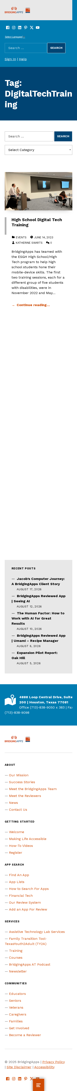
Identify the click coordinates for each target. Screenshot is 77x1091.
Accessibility (44, 1067)
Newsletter (18, 971)
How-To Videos (21, 846)
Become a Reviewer (25, 1035)
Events (21, 237)
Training (15, 951)
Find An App (19, 875)
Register (15, 853)
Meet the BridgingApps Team (33, 789)
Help (23, 59)
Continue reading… (33, 305)
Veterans (16, 1007)
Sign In (10, 59)
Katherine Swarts (29, 242)
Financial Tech (21, 896)
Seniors (15, 1001)
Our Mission (18, 775)
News (13, 803)
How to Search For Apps (29, 889)
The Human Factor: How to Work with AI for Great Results (38, 618)
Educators (17, 994)
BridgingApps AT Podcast (29, 964)
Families (16, 1021)
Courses (15, 957)
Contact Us (18, 809)
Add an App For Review (28, 909)
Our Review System (25, 902)
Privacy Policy (53, 1062)
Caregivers (17, 1014)
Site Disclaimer (19, 1067)
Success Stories (22, 782)
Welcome (16, 832)
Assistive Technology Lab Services (37, 932)
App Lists (16, 882)
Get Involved (19, 1028)
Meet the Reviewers (25, 796)
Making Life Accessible (27, 839)
